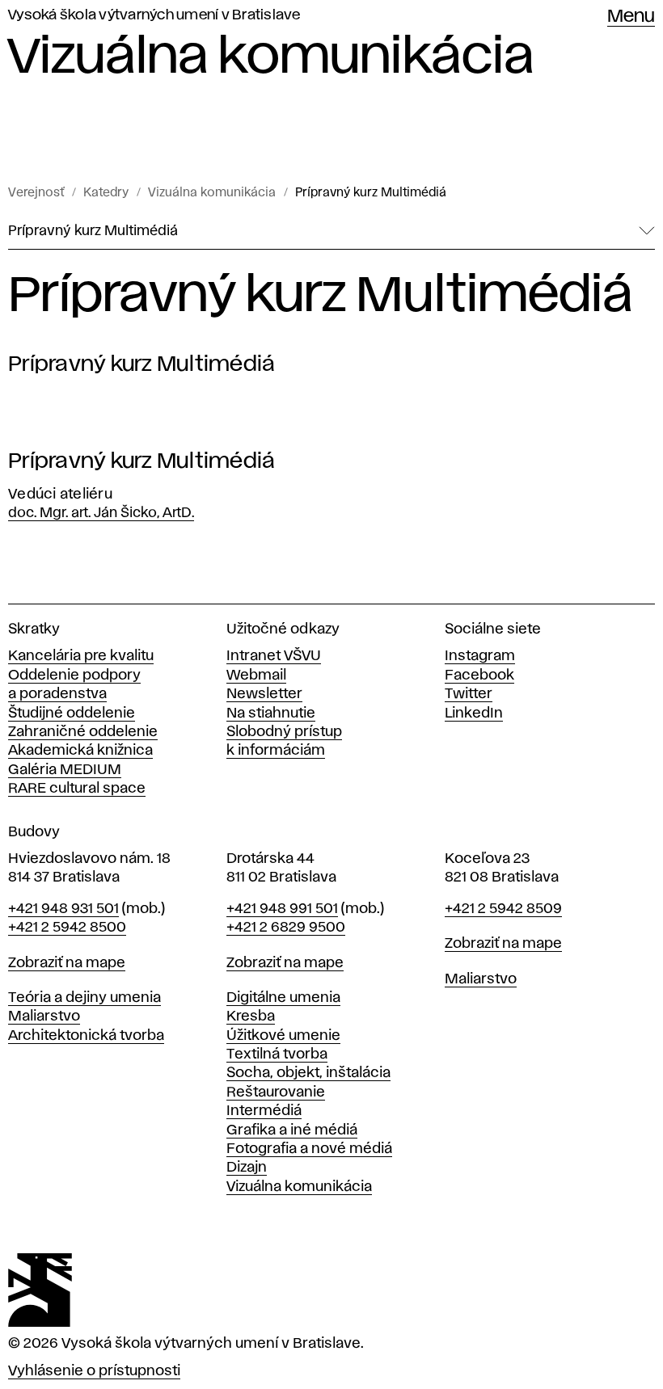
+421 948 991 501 (282, 909)
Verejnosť (36, 193)
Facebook (479, 675)
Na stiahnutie (270, 713)
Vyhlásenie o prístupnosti (94, 1371)
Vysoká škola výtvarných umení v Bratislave (154, 15)
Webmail (256, 675)
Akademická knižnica (80, 750)
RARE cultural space (77, 788)
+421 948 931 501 (63, 909)
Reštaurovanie (275, 1092)
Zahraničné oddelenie (83, 732)
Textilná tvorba (276, 1054)
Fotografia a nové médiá (309, 1149)
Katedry (106, 193)
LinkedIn (474, 713)
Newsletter (264, 694)
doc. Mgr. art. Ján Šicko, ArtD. (101, 513)
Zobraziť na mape (66, 963)
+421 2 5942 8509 (503, 909)
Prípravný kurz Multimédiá (370, 193)
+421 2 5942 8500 (67, 927)
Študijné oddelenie (71, 713)
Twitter (468, 694)
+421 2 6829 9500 (285, 927)
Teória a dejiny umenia (84, 997)
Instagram (480, 656)
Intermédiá (264, 1111)
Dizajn (246, 1167)
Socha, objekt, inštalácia (308, 1073)
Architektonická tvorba (86, 1035)
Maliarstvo (44, 1016)
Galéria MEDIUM (64, 770)
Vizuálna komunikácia (212, 193)
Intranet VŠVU (273, 656)
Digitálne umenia (283, 997)
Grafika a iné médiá (291, 1130)
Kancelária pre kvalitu (81, 656)
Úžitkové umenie (283, 1035)
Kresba (250, 1016)
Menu (631, 17)
